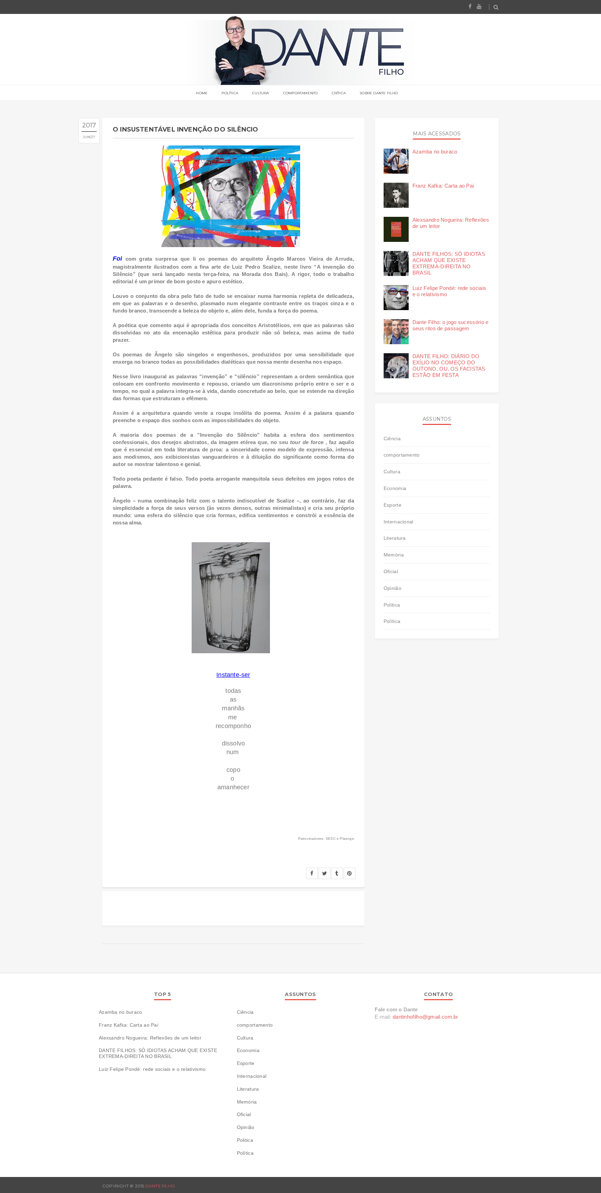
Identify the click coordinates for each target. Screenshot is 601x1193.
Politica (392, 605)
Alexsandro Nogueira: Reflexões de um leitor (150, 1038)
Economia (395, 488)
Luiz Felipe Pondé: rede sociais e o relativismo (152, 1069)
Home (202, 93)
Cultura (260, 93)
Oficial (391, 571)
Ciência (392, 438)
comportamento (402, 455)
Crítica (339, 93)
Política (230, 93)
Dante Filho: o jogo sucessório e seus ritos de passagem (450, 325)
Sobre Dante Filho (379, 93)
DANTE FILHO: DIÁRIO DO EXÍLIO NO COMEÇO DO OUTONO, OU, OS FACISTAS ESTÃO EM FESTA (449, 365)
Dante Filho (160, 1185)
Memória (394, 555)
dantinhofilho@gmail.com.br (425, 1017)
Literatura (395, 538)
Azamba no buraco (434, 152)
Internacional (399, 521)
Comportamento (300, 93)
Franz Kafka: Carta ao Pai (443, 186)
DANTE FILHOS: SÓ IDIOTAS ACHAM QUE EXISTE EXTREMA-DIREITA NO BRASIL (448, 263)
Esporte (392, 505)
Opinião (392, 588)
